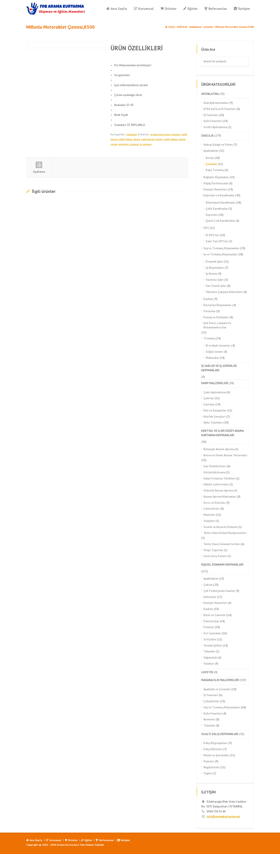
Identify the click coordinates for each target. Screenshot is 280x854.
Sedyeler (209, 521)
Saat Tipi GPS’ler (217, 241)
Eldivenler (209, 597)
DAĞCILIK (182, 26)
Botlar (210, 158)
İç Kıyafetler (211, 701)
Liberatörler (211, 509)
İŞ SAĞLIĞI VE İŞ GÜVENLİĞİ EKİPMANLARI (219, 368)
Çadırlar (208, 398)
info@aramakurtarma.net (223, 816)
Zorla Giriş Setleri (215, 556)
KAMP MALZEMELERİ (214, 383)
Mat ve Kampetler (214, 410)
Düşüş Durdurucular (215, 183)
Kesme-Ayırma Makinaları (219, 496)
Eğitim (192, 8)
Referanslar (217, 8)
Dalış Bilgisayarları (215, 743)
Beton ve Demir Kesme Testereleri (225, 455)
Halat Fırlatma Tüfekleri (219, 478)
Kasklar (208, 299)
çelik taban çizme (174, 139)
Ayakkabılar (195, 26)
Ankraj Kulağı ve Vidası (218, 144)
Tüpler (207, 773)
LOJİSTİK (207, 672)
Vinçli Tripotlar (213, 550)
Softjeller (209, 639)
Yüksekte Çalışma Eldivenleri (224, 292)
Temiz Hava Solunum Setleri (221, 544)
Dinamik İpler (214, 261)
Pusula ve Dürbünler (216, 317)
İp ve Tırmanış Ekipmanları (220, 254)
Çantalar (209, 404)
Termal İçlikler (212, 645)
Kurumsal (146, 8)
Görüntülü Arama (214, 472)
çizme (114, 144)
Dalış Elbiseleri (212, 749)
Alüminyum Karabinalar (220, 202)
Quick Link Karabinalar (220, 221)
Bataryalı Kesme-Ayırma (218, 449)
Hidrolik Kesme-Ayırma (218, 490)
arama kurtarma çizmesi (165, 134)
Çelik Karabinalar (217, 209)
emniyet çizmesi (129, 144)
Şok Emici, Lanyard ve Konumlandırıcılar (217, 325)
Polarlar (208, 627)
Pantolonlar (211, 621)
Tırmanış (209, 338)
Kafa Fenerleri (212, 121)
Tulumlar (209, 651)
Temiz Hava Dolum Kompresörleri (225, 533)
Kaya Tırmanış (215, 170)
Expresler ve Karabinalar (218, 195)
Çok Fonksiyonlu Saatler (219, 591)
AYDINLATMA (210, 94)
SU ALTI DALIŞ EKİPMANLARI (219, 734)
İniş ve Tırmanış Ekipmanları (221, 248)
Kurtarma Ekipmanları (217, 305)
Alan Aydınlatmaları (216, 103)
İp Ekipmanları (215, 268)
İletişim (244, 8)
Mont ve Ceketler (214, 615)
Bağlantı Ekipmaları (216, 177)
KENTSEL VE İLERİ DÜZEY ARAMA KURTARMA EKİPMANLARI (222, 433)
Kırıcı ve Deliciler (214, 503)
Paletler (208, 761)
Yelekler (208, 664)
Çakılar (208, 585)
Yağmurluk (210, 657)
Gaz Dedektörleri (214, 466)
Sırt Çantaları (212, 633)
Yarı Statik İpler (216, 286)
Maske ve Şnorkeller (216, 755)
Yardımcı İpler (215, 280)
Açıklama (39, 172)
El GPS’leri (212, 235)
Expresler (212, 215)
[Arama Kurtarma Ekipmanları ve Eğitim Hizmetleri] (56, 8)
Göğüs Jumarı (214, 352)
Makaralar (212, 358)
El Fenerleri (210, 115)
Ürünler (171, 8)
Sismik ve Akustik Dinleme (220, 527)
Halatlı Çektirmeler (216, 484)
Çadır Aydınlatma (214, 392)
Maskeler (209, 515)
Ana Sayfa (119, 8)
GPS (206, 228)
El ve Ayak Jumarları (218, 345)
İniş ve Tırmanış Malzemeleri (221, 707)
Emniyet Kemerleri (215, 189)
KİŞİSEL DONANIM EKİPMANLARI (222, 564)
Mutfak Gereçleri (214, 416)
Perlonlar (209, 311)
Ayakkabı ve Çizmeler (217, 689)
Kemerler (209, 719)
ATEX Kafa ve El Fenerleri (219, 109)
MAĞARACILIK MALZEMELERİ (220, 680)
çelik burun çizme (152, 139)
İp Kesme (211, 273)
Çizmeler (208, 26)
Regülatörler (211, 767)
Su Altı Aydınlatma (215, 127)
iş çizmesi (145, 144)
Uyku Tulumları (213, 422)
